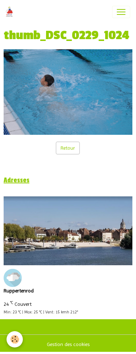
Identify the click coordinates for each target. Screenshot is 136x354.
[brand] (11, 12)
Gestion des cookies (68, 344)
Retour (68, 148)
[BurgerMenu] (121, 12)
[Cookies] (15, 339)
